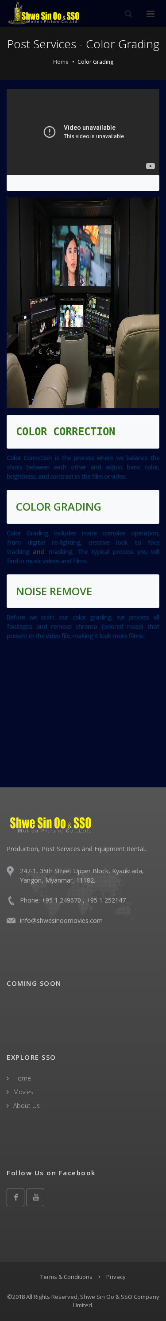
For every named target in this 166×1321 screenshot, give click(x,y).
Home (61, 62)
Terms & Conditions (66, 1277)
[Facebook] (15, 1197)
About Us (26, 1105)
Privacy (116, 1277)
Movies (23, 1092)
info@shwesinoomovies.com (61, 920)
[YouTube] (35, 1197)
